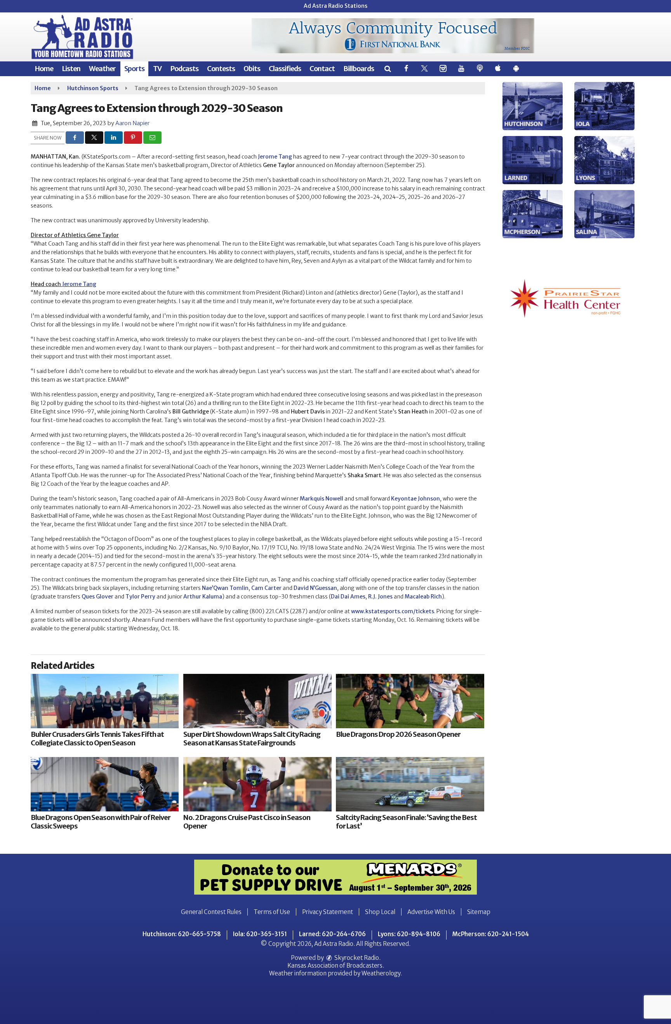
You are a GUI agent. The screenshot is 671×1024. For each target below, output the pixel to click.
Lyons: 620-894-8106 (409, 934)
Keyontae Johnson (415, 498)
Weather (102, 68)
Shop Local (380, 912)
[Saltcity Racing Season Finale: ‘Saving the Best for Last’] (410, 784)
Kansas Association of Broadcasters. (335, 965)
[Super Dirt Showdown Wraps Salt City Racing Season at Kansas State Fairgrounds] (257, 701)
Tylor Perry (140, 596)
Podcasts (184, 68)
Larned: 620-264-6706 (332, 934)
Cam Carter (266, 587)
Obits (251, 68)
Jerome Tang (275, 156)
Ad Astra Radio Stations (335, 5)
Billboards (358, 68)
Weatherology (381, 973)
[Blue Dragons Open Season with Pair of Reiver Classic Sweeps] (105, 784)
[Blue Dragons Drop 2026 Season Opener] (410, 701)
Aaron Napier (132, 123)
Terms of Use (272, 912)
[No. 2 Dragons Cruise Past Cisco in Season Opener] (257, 784)
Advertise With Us (431, 912)
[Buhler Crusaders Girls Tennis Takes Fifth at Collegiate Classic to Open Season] (105, 701)
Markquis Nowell (321, 498)
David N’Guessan (315, 587)
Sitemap (478, 912)
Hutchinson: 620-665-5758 (182, 934)
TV (157, 68)
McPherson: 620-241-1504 (490, 934)
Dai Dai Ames (348, 596)
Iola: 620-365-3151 (260, 934)
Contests (221, 68)
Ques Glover (97, 596)
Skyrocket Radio (356, 957)
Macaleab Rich (423, 596)
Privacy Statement (327, 912)
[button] (387, 68)
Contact (322, 68)
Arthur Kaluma (202, 596)
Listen (71, 68)
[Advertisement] (393, 35)
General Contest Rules (211, 912)
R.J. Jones (380, 596)
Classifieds (285, 68)
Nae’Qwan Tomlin (225, 587)
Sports (134, 68)
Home (44, 68)
